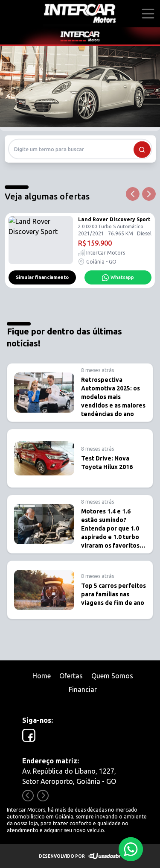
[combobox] (80, 149)
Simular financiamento (42, 277)
